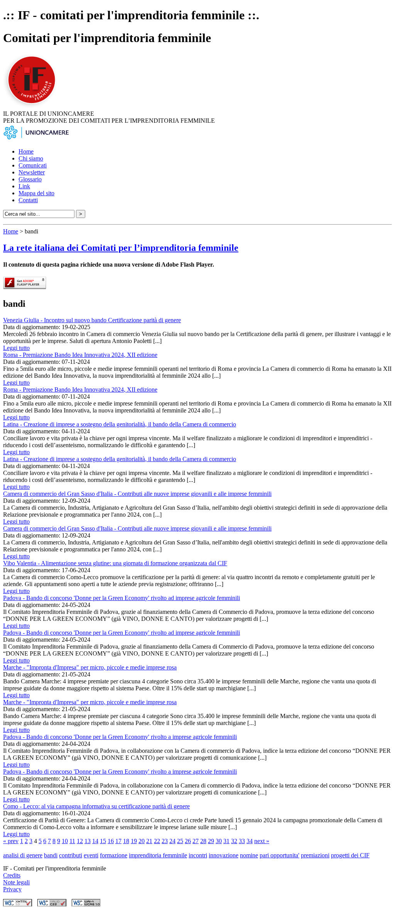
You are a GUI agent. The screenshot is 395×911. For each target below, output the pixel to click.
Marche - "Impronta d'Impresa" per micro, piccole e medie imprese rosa (90, 667)
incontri (198, 855)
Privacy (12, 889)
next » (261, 841)
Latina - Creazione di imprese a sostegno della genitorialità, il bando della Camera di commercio (119, 424)
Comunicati (33, 165)
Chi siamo (31, 158)
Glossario (30, 179)
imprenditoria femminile (158, 855)
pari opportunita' (279, 855)
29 (211, 841)
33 (242, 841)
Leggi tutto (16, 348)
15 (103, 841)
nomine (249, 855)
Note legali (16, 882)
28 (203, 841)
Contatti (28, 200)
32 (234, 841)
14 (95, 841)
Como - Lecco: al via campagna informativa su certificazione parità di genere (96, 806)
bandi (50, 855)
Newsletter (32, 172)
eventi (91, 855)
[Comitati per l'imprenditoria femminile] (32, 106)
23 (165, 841)
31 (226, 841)
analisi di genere (22, 855)
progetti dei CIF (350, 855)
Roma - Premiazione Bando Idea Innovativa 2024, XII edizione (80, 355)
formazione (113, 855)
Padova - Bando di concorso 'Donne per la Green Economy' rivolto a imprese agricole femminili (120, 737)
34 (249, 841)
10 (65, 841)
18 (126, 841)
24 (172, 841)
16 (111, 841)
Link (24, 186)
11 (72, 841)
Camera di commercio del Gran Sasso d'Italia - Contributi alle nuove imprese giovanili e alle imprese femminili (137, 493)
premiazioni (315, 855)
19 (134, 841)
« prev (11, 841)
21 (149, 841)
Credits (11, 875)
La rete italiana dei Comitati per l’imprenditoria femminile (120, 248)
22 (157, 841)
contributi (70, 855)
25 (180, 841)
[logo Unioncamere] (36, 138)
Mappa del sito (36, 193)
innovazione (223, 855)
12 (80, 841)
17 (118, 841)
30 (219, 841)
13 (87, 841)
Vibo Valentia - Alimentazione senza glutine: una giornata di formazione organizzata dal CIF (115, 563)
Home (26, 151)
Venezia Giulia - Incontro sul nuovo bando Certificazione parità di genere (92, 320)
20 (141, 841)
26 (188, 841)
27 (195, 841)
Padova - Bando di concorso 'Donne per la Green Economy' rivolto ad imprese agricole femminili (121, 598)
